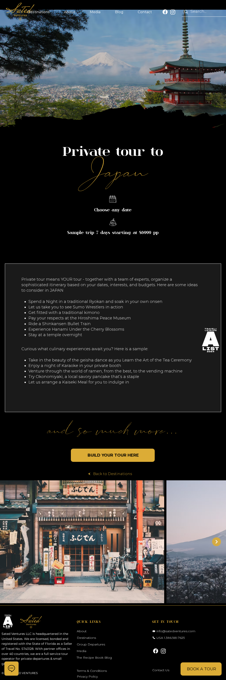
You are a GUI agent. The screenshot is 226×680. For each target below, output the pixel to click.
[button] (38, 12)
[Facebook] (165, 12)
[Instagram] (173, 12)
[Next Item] (216, 541)
